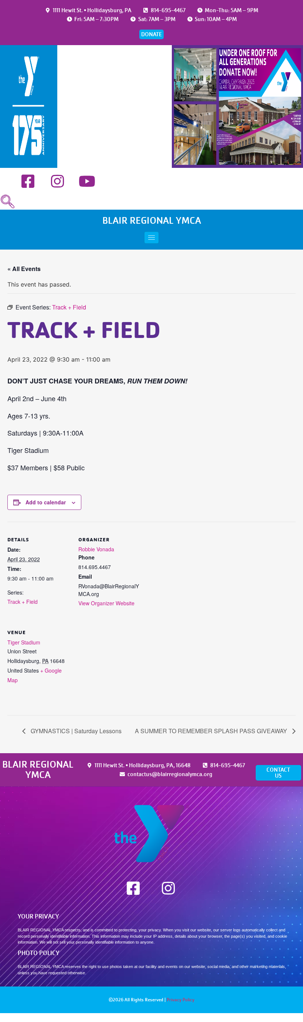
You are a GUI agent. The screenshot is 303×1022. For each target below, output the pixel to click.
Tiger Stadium (23, 642)
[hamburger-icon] (151, 237)
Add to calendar (45, 502)
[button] (7, 201)
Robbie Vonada (96, 549)
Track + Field (22, 601)
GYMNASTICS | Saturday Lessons (75, 731)
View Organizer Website (106, 603)
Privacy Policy (180, 1000)
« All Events (24, 268)
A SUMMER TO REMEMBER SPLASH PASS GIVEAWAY (212, 731)
